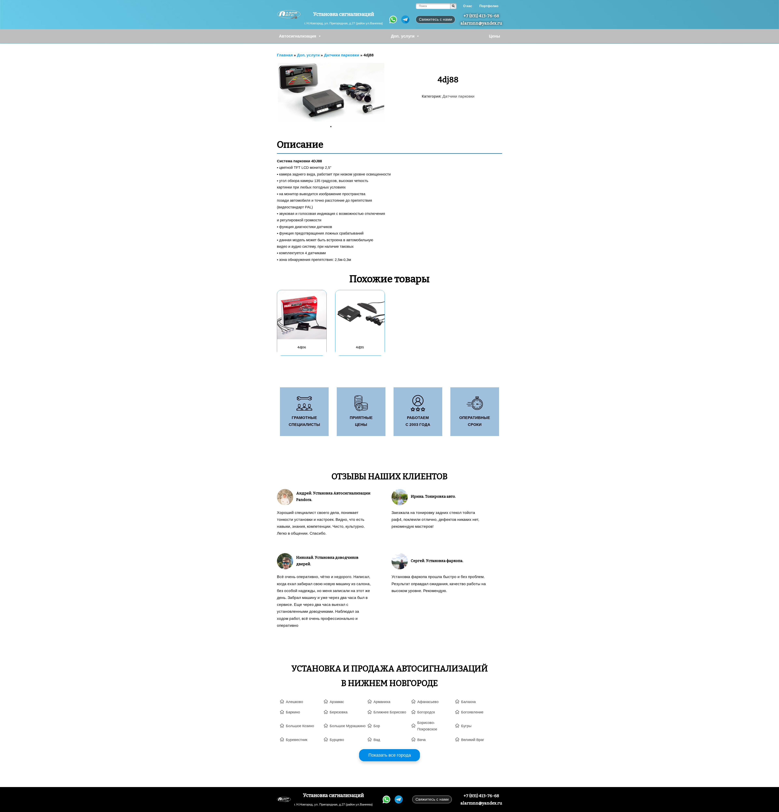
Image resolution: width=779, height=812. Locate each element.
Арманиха (381, 702)
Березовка (339, 712)
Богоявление (472, 712)
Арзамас (337, 702)
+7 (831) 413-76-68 (481, 15)
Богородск (426, 712)
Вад (376, 740)
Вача (421, 740)
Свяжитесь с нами (432, 799)
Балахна (468, 702)
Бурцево (337, 740)
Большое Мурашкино (348, 726)
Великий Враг (472, 740)
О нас (467, 6)
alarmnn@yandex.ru (481, 23)
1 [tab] (332, 128)
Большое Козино (300, 726)
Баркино (293, 712)
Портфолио (488, 6)
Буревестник (296, 740)
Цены (494, 36)
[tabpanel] (331, 93)
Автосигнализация (297, 36)
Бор (376, 726)
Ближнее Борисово (389, 712)
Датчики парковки (458, 96)
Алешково (294, 702)
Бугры (466, 726)
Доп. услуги (402, 36)
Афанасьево (428, 702)
